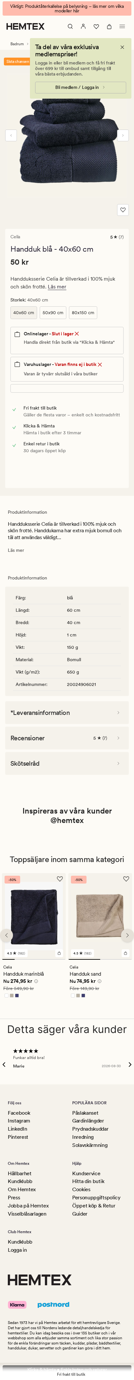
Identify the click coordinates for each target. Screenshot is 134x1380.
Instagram (19, 1121)
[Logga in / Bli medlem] (83, 26)
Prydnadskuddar (90, 1129)
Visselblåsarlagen (27, 1214)
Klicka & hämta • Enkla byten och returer (67, 1369)
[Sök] (70, 26)
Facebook (19, 1113)
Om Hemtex (22, 1189)
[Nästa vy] (123, 135)
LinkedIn (17, 1129)
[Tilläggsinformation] (35, 982)
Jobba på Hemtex (28, 1206)
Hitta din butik (88, 1181)
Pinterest (18, 1137)
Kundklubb (20, 1181)
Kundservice (86, 1173)
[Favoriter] (96, 26)
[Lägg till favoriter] (123, 210)
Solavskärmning (90, 1145)
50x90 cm (53, 312)
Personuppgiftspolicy (96, 1197)
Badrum (17, 44)
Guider (79, 1214)
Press (14, 1197)
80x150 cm (83, 312)
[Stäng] (122, 47)
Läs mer (57, 287)
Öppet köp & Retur (93, 1206)
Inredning (83, 1137)
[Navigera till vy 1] (8, 959)
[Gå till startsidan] (26, 26)
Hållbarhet (20, 1173)
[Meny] (122, 26)
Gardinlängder (88, 1121)
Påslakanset (85, 1113)
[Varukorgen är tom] (109, 26)
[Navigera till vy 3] (33, 959)
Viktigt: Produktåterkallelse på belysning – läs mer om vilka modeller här (67, 8)
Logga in (17, 1250)
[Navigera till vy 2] (21, 959)
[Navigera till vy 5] (59, 959)
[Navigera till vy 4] (46, 959)
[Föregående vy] (11, 135)
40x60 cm (23, 312)
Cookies (81, 1189)
